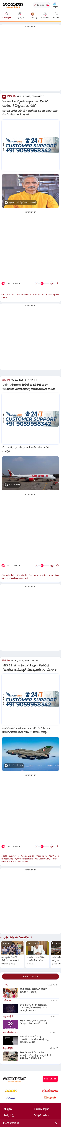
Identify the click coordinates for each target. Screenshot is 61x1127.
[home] (13, 5)
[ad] (32, 145)
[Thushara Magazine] (11, 1098)
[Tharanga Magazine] (11, 1091)
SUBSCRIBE (50, 1079)
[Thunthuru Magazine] (50, 1098)
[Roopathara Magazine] (50, 1091)
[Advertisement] (30, 59)
